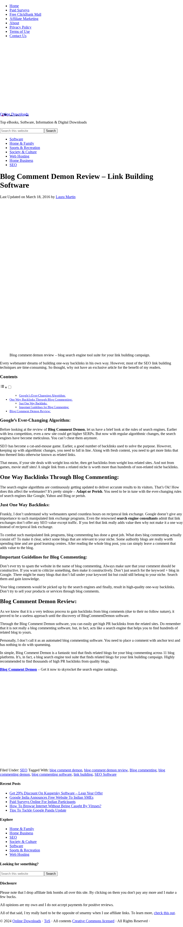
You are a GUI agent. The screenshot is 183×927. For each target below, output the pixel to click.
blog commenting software (52, 774)
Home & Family (22, 829)
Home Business (21, 833)
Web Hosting (19, 854)
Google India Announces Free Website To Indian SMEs (51, 797)
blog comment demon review (106, 770)
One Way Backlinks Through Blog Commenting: (41, 399)
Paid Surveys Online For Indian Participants (43, 802)
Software (16, 846)
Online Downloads (14, 114)
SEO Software (106, 774)
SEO (23, 770)
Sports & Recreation (25, 850)
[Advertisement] (91, 75)
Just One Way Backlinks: (33, 403)
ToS (47, 921)
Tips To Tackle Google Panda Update (38, 810)
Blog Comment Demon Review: (30, 411)
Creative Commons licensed (93, 921)
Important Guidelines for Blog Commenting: (44, 407)
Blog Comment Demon (18, 669)
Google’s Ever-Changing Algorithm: (42, 395)
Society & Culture (23, 842)
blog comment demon (66, 770)
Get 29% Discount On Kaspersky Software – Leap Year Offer (56, 793)
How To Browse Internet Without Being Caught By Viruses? (55, 806)
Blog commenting (143, 770)
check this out (164, 913)
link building (83, 774)
